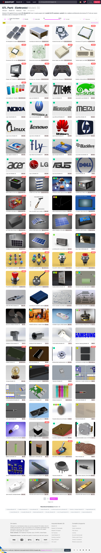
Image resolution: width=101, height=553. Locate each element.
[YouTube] (89, 550)
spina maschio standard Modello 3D (14, 494)
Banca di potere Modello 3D (35, 381)
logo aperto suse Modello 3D (82, 98)
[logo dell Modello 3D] (85, 165)
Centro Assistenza (76, 528)
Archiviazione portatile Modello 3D (83, 362)
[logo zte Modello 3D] (62, 89)
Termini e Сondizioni (77, 539)
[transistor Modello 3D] (62, 372)
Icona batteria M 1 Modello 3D (12, 98)
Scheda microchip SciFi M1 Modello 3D (60, 41)
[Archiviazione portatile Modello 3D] (85, 353)
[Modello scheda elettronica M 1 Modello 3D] (85, 70)
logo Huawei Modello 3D (57, 135)
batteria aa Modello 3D (11, 456)
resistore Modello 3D (80, 419)
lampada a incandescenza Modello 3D (14, 437)
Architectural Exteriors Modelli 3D (59, 509)
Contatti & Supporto (78, 523)
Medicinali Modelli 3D (38, 512)
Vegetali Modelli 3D (90, 509)
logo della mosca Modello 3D (35, 154)
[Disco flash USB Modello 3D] (85, 240)
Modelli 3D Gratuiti (56, 530)
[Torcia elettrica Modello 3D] (62, 335)
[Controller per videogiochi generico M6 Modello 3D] (39, 70)
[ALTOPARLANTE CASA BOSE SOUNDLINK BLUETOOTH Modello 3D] (62, 240)
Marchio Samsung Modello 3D (82, 343)
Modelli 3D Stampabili (57, 528)
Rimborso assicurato (77, 542)
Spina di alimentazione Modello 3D (60, 211)
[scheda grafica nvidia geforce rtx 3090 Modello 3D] (39, 410)
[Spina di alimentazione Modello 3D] (62, 202)
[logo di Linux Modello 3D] (16, 127)
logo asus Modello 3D (57, 173)
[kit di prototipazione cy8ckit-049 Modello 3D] (39, 467)
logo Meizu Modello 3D (81, 117)
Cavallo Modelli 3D (44, 509)
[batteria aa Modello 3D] (16, 448)
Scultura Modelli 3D (11, 509)
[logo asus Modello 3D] (62, 165)
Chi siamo (13, 523)
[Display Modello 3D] (16, 353)
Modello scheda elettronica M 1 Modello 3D (85, 79)
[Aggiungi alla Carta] (21, 38)
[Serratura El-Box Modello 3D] (39, 335)
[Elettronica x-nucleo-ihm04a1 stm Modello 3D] (85, 372)
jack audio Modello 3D (81, 400)
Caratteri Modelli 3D (22, 509)
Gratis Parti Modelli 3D (14, 19)
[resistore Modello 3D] (85, 410)
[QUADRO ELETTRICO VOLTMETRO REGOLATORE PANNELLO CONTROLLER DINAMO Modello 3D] (85, 184)
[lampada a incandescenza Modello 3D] (16, 429)
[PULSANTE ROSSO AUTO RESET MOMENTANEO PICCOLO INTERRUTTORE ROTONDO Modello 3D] (85, 259)
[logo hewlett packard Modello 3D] (85, 127)
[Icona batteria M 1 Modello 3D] (16, 89)
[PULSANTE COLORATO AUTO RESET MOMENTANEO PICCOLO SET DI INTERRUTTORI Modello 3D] (39, 259)
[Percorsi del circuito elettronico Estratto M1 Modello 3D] (39, 51)
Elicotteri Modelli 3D (50, 512)
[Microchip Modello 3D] (39, 353)
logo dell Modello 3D (80, 173)
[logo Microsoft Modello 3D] (62, 108)
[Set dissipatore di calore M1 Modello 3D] (16, 33)
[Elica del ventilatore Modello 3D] (16, 316)
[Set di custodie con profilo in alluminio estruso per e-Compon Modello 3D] (62, 297)
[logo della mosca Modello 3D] (39, 146)
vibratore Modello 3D (57, 400)
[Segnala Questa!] (23, 38)
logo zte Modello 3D (57, 98)
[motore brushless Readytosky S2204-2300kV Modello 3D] (85, 316)
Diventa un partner (56, 537)
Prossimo (53, 498)
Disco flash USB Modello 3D (82, 249)
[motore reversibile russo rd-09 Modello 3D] (85, 429)
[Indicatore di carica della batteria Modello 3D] (85, 278)
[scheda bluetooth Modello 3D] (16, 391)
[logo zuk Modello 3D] (39, 89)
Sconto (26, 19)
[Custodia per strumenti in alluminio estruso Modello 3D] (39, 297)
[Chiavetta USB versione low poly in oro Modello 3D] (85, 486)
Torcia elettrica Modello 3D (58, 343)
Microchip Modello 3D (34, 362)
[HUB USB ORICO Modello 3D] (16, 297)
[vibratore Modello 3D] (62, 391)
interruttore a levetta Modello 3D (59, 456)
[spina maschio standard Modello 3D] (16, 486)
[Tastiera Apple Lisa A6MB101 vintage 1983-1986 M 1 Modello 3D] (85, 51)
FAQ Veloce (75, 530)
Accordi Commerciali (77, 535)
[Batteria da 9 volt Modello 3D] (39, 448)
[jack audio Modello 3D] (85, 391)
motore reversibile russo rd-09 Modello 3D (85, 437)
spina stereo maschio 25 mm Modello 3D (85, 475)
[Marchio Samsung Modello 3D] (85, 335)
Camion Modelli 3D (75, 512)
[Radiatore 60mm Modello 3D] (16, 335)
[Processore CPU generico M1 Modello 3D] (85, 33)
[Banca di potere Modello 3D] (39, 372)
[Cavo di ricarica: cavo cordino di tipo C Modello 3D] (39, 202)
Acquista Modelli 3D (58, 523)
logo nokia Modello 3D (11, 117)
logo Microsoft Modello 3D (58, 117)
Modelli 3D (54, 526)
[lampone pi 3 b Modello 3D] (39, 391)
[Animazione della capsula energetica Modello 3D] (62, 184)
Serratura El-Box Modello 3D (35, 343)
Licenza (74, 533)
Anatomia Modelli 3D (87, 512)
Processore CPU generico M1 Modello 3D (85, 41)
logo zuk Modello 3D (34, 98)
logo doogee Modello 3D (58, 154)
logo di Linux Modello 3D (11, 135)
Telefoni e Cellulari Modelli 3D (76, 509)
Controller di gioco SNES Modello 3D (60, 324)
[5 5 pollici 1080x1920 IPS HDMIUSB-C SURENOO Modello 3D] (85, 202)
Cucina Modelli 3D (34, 509)
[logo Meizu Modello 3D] (85, 108)
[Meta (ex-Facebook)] (83, 550)
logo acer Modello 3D (11, 173)
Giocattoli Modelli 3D (26, 512)
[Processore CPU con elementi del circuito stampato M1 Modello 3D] (16, 51)
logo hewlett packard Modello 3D (83, 135)
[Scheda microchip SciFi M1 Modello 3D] (62, 33)
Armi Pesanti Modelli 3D (63, 512)
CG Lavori (54, 542)
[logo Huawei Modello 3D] (62, 127)
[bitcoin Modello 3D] (85, 448)
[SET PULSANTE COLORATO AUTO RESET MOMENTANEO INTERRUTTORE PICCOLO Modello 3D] (16, 259)
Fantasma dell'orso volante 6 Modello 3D (38, 324)
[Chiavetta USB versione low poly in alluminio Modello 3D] (62, 486)
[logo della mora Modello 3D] (85, 146)
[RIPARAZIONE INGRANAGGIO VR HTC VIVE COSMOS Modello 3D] (62, 353)
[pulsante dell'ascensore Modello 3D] (62, 410)
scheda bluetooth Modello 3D (12, 400)
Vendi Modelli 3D (56, 535)
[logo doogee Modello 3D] (62, 146)
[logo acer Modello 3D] (16, 165)
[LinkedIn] (86, 550)
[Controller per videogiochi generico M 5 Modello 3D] (62, 70)
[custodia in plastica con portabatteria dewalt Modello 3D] (62, 429)
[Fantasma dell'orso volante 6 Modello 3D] (39, 316)
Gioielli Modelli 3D (14, 512)
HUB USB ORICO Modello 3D (12, 305)
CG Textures (55, 533)
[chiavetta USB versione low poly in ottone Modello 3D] (39, 486)
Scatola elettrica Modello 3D (58, 286)
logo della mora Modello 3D (82, 154)
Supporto (74, 526)
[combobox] (73, 19)
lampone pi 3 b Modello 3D (35, 400)
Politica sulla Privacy (77, 537)
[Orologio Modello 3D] (16, 372)
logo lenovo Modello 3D (34, 135)
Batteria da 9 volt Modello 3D (35, 456)
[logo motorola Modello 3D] (39, 108)
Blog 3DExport (55, 539)
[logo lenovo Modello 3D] (39, 127)
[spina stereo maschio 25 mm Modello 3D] (85, 467)
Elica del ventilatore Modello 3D (13, 324)
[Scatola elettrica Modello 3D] (62, 278)
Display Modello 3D (10, 362)
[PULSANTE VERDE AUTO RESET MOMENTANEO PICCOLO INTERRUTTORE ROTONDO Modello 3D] (62, 259)
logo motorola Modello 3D (35, 117)
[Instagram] (74, 550)
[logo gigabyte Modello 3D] (16, 146)
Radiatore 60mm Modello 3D (12, 343)
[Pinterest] (80, 550)
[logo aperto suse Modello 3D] (85, 89)
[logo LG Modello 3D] (39, 165)
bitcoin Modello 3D (80, 456)
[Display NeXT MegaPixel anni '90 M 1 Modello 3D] (16, 70)
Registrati (97, 2)
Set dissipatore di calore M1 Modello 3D (14, 41)
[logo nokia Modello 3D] (16, 108)
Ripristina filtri (94, 23)
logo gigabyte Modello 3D (12, 154)
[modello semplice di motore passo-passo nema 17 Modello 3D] (39, 429)
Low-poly (37, 19)
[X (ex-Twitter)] (77, 550)
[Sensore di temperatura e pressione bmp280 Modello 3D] (16, 467)
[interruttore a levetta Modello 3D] (62, 448)
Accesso (90, 2)
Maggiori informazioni (46, 550)
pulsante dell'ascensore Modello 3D (60, 419)
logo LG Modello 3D (33, 173)
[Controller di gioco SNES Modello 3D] (62, 316)
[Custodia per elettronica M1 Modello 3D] (39, 33)
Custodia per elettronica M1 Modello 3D (38, 41)
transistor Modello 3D (57, 381)
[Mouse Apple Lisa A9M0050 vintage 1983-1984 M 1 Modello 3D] (62, 51)
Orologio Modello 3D (10, 381)
